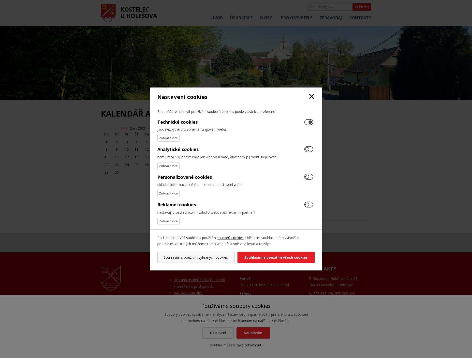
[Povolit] (309, 149)
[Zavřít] (312, 96)
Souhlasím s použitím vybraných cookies (196, 257)
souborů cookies (230, 237)
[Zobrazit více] (168, 138)
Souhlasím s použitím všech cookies (276, 257)
